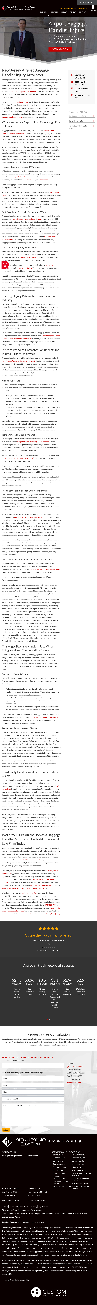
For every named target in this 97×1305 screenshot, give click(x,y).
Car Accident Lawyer (11, 1213)
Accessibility (24, 1280)
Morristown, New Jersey (50, 914)
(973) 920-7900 (87, 2)
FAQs (17, 1207)
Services (11, 1207)
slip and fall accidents (10, 888)
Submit (6, 1130)
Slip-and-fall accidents (29, 257)
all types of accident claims (41, 885)
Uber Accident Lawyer (50, 1213)
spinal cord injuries (24, 268)
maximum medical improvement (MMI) (18, 458)
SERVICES (54, 12)
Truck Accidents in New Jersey (31, 1222)
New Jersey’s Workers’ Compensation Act (18, 361)
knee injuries (45, 180)
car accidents (38, 888)
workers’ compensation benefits (23, 91)
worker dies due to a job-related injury (44, 569)
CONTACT (82, 12)
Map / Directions (74, 1082)
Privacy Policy (14, 1280)
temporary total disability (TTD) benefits (33, 442)
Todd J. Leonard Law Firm (17, 102)
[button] (48, 15)
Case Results (24, 1207)
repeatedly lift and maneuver (25, 177)
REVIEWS (73, 12)
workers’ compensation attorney (46, 717)
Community (33, 1207)
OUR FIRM (43, 12)
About (6, 1207)
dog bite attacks (26, 888)
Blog (39, 1207)
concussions (7, 268)
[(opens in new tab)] (48, 1292)
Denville (33, 914)
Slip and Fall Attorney (69, 1213)
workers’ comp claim (30, 893)
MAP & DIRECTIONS (11, 1200)
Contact (45, 1207)
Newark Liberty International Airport (26, 219)
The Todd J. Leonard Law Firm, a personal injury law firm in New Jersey (31, 1231)
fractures (49, 265)
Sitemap (6, 1280)
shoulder (27, 180)
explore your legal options (12, 117)
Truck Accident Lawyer (30, 1213)
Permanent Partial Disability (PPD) (28, 517)
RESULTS (64, 12)
